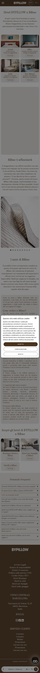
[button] (21, 349)
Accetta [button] (21, 344)
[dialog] (20, 336)
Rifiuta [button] (20, 354)
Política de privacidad (26, 340)
